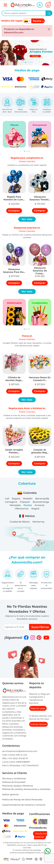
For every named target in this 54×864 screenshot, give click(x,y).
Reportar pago (38, 708)
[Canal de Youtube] (46, 637)
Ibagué (35, 508)
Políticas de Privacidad (13, 782)
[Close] (49, 29)
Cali (7, 498)
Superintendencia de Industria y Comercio (23, 805)
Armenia (39, 505)
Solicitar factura (38, 724)
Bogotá (16, 498)
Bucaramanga (41, 502)
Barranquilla (42, 498)
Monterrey (38, 521)
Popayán (25, 502)
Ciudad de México (20, 521)
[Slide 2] (25, 62)
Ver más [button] (27, 219)
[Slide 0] (22, 62)
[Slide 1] (23, 62)
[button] (14, 196)
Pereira (28, 505)
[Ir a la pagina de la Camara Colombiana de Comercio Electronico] (40, 821)
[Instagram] (32, 637)
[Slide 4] (28, 62)
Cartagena (11, 502)
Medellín (28, 498)
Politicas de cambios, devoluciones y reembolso (26, 789)
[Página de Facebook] (26, 637)
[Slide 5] (30, 62)
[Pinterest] (39, 637)
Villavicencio (22, 508)
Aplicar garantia (10, 794)
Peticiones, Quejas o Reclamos (17, 785)
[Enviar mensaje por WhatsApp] (48, 851)
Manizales (15, 505)
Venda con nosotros (40, 835)
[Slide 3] (27, 151)
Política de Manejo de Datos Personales (22, 799)
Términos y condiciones (14, 778)
